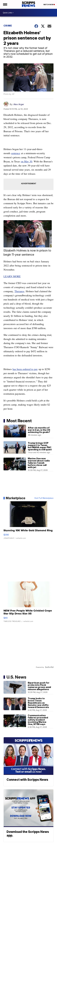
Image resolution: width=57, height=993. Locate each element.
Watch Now (48, 4)
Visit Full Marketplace (43, 498)
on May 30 (26, 161)
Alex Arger (18, 104)
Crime (8, 25)
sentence (15, 153)
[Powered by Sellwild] (49, 667)
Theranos (19, 291)
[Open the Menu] (5, 4)
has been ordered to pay (25, 369)
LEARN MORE (12, 276)
